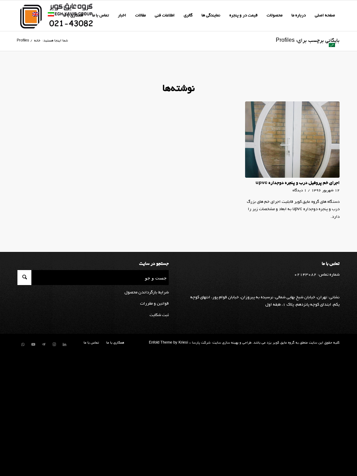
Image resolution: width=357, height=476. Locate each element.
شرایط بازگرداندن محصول (146, 292)
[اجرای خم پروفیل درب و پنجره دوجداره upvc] (292, 139)
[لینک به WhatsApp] (22, 344)
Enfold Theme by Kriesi (168, 343)
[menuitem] (325, 15)
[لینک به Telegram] (43, 344)
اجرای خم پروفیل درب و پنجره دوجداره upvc (298, 183)
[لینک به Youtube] (33, 344)
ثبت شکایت (159, 315)
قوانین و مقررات (154, 303)
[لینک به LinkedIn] (64, 344)
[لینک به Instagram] (54, 344)
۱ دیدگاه (299, 191)
